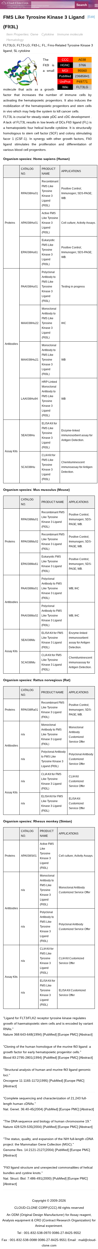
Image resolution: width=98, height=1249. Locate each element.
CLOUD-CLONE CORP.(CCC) (35, 1207)
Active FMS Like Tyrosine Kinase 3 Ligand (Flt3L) (50, 223)
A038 (82, 59)
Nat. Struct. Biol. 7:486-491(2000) (27, 1178)
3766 (82, 65)
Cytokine (47, 34)
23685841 (82, 76)
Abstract (86, 1034)
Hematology (15, 40)
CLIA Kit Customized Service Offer (77, 781)
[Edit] (91, 17)
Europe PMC (68, 1034)
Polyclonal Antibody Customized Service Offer (81, 759)
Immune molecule (70, 34)
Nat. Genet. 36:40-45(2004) (23, 1109)
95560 (82, 70)
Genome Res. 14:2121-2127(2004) (28, 1150)
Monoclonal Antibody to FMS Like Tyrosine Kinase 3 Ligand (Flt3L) (49, 323)
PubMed (50, 1034)
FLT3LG (82, 87)
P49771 (82, 81)
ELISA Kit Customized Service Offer (77, 803)
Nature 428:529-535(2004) (22, 1127)
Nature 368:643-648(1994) (22, 1034)
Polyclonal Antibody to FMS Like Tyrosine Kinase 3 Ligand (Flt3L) (49, 287)
